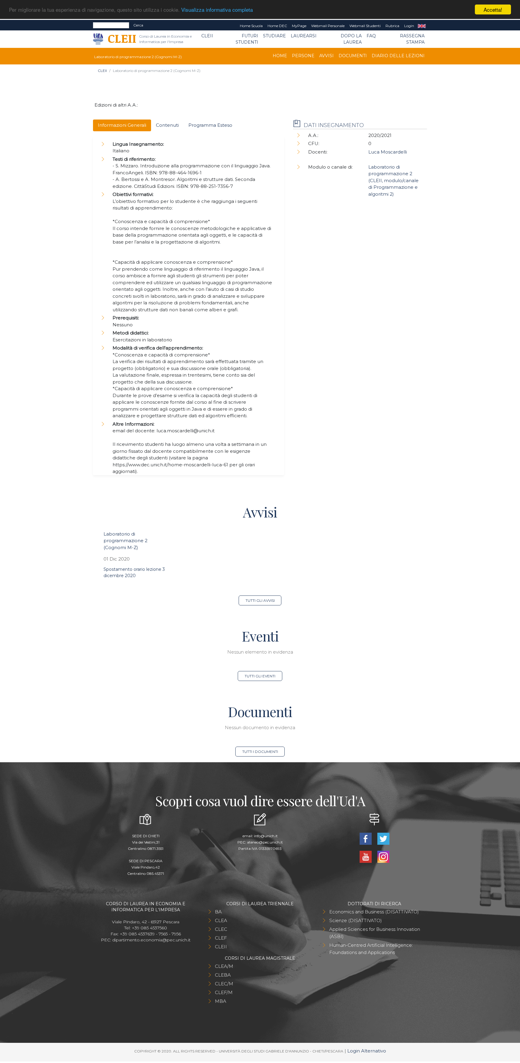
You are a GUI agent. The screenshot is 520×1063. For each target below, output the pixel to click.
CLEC (221, 929)
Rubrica (392, 25)
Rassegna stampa (412, 39)
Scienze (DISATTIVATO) (355, 920)
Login (409, 25)
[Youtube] (366, 856)
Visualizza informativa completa (217, 10)
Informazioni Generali (122, 125)
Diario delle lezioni (398, 55)
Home (280, 55)
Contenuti (167, 125)
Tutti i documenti (260, 751)
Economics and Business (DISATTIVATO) (374, 912)
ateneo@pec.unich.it (265, 842)
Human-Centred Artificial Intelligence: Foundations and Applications (371, 948)
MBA (220, 1001)
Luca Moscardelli (387, 152)
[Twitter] (383, 838)
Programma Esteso (210, 125)
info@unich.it (266, 836)
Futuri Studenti (247, 39)
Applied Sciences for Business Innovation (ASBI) (374, 932)
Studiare (274, 36)
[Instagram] (383, 856)
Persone (303, 55)
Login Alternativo (366, 1051)
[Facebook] (366, 838)
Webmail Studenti (365, 25)
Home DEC (277, 25)
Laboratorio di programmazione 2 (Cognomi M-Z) (125, 540)
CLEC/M (224, 984)
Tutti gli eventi (260, 676)
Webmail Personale (328, 25)
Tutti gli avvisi (260, 600)
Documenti (353, 55)
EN (421, 26)
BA (218, 912)
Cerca (138, 25)
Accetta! (493, 9)
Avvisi (326, 55)
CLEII (207, 36)
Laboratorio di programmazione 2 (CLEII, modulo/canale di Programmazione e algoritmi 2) (393, 180)
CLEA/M (224, 966)
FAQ (371, 36)
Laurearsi (304, 36)
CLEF (221, 938)
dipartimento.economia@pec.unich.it (151, 940)
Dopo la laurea (351, 39)
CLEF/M (224, 992)
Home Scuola (251, 25)
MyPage (299, 25)
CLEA (221, 920)
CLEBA (223, 975)
